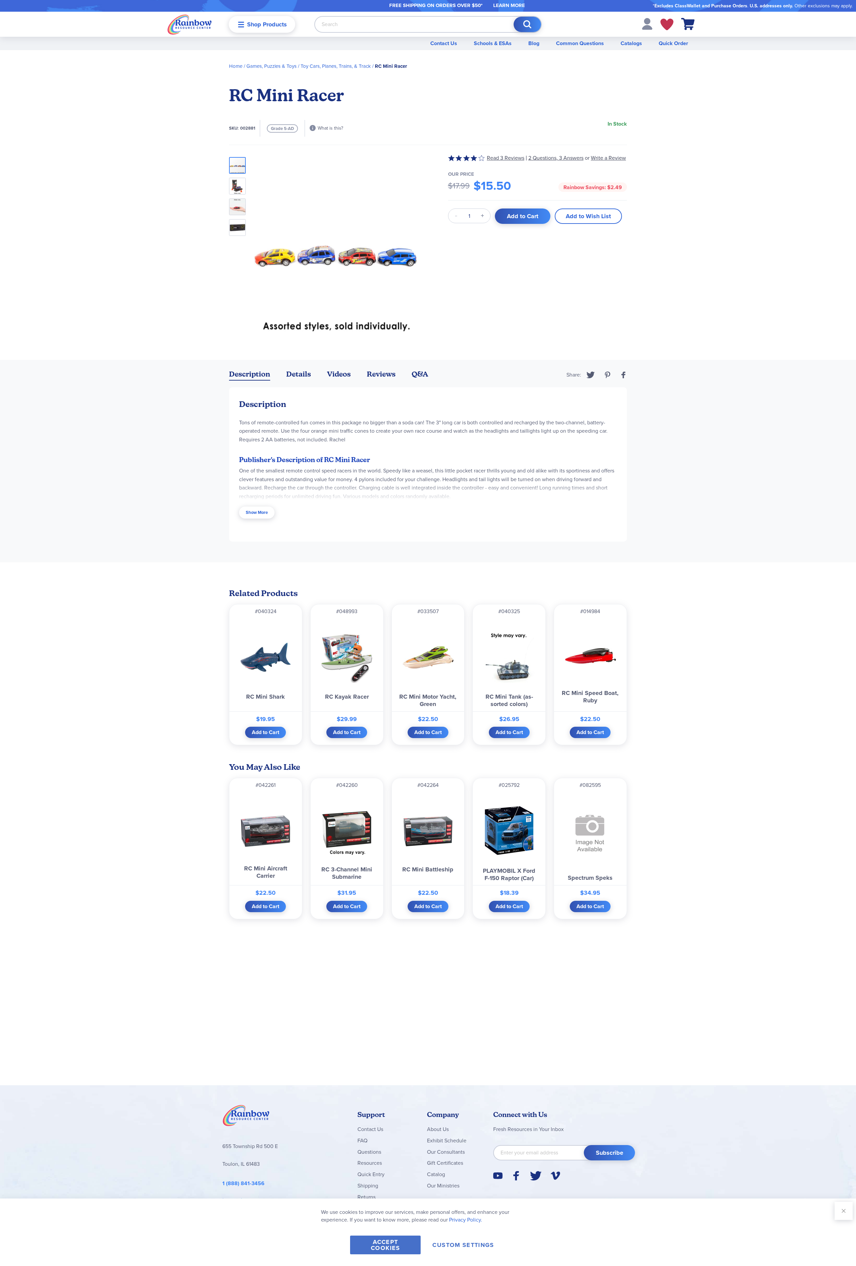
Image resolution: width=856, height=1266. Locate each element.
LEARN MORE (509, 5)
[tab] (249, 375)
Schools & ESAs (493, 43)
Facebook (623, 375)
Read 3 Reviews (505, 158)
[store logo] (189, 24)
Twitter (590, 375)
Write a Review (608, 158)
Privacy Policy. (465, 1220)
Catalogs (631, 43)
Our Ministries (443, 1185)
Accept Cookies (385, 1245)
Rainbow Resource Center (246, 1117)
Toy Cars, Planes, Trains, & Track (336, 66)
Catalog (436, 1174)
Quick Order (673, 43)
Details (298, 374)
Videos (339, 374)
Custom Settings (463, 1245)
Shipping (367, 1185)
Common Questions (580, 43)
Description (249, 374)
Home (235, 66)
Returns (366, 1197)
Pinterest (607, 375)
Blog (533, 43)
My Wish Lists (666, 24)
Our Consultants (446, 1152)
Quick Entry (371, 1174)
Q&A (420, 374)
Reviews (381, 374)
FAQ (362, 1140)
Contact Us (443, 43)
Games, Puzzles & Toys (271, 66)
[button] (647, 23)
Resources (369, 1163)
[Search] (527, 24)
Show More (257, 512)
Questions (369, 1152)
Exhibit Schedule (446, 1140)
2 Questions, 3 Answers (555, 158)
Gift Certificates (445, 1163)
